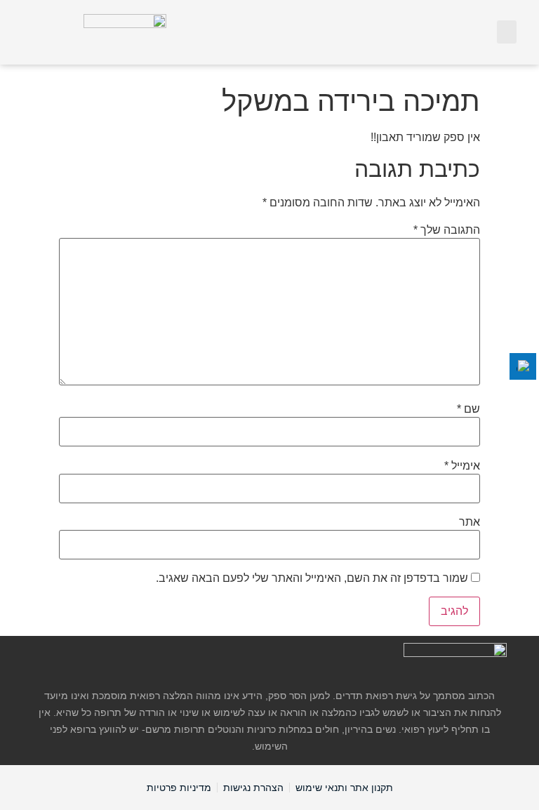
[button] (507, 32)
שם (468, 409)
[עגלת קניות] (477, 32)
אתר (469, 522)
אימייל (462, 466)
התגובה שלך (446, 230)
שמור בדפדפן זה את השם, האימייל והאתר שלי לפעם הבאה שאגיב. (312, 578)
